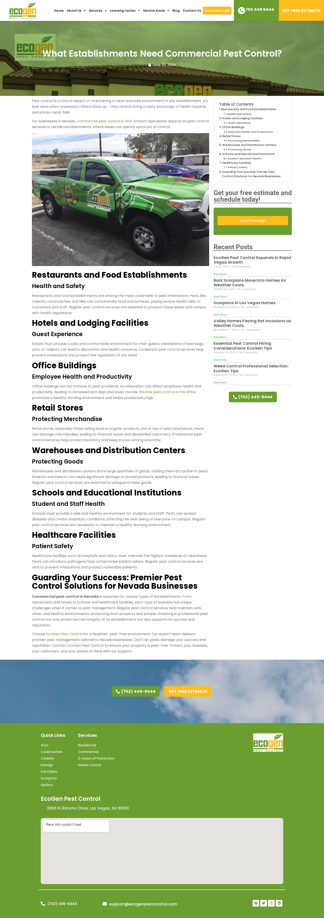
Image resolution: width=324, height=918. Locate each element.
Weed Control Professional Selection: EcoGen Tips (251, 368)
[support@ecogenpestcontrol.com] (104, 904)
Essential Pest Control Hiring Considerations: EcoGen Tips (243, 346)
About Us (74, 10)
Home (59, 10)
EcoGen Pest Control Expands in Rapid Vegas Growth (252, 260)
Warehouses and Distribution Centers (249, 145)
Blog (176, 10)
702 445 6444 (260, 9)
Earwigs (47, 765)
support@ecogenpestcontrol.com (143, 904)
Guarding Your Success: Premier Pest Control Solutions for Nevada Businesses (251, 174)
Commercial (88, 751)
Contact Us (192, 10)
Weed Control (89, 765)
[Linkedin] (279, 903)
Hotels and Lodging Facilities (242, 118)
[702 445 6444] (241, 10)
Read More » (221, 274)
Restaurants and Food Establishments (248, 109)
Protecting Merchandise (244, 140)
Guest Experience (239, 123)
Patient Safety (238, 167)
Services (95, 10)
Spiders (47, 784)
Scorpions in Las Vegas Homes (245, 302)
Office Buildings (233, 127)
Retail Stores (231, 136)
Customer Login (217, 10)
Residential (87, 745)
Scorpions (49, 778)
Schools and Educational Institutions (248, 154)
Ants (44, 745)
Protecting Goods (239, 149)
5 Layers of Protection (96, 758)
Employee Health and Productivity (250, 132)
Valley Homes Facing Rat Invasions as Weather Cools (252, 323)
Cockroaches (52, 751)
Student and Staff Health (244, 158)
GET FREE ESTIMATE (301, 10)
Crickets (47, 758)
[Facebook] (256, 903)
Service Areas (154, 10)
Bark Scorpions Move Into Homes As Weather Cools (250, 282)
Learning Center (123, 10)
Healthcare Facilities (236, 163)
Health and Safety (239, 114)
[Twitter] (263, 903)
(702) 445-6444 (62, 903)
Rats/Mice (49, 771)
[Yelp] (271, 903)
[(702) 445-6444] (43, 903)
